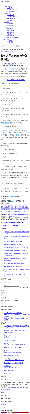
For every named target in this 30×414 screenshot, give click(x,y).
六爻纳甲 (10, 8)
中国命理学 (7, 13)
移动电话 (3, 404)
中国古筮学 (7, 6)
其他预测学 (10, 11)
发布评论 (3, 297)
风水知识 (10, 23)
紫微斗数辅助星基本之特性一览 (14, 222)
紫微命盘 (21, 206)
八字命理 (10, 20)
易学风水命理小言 (12, 16)
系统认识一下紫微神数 (11, 225)
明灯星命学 (10, 34)
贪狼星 (24, 211)
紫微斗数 (14, 69)
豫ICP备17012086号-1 (17, 387)
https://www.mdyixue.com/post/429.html (18, 214)
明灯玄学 (10, 29)
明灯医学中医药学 (12, 37)
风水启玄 (6, 22)
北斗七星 (10, 211)
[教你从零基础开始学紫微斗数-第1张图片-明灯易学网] (14, 80)
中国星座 (7, 208)
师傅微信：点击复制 (10, 412)
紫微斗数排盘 (6, 123)
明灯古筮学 (10, 36)
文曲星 (16, 211)
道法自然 (10, 42)
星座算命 (19, 208)
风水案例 (10, 25)
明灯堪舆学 (10, 30)
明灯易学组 (11, 216)
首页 (5, 4)
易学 (11, 201)
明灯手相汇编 (11, 18)
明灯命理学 (10, 32)
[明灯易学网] (5, 1)
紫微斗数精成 (6, 209)
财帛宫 (17, 209)
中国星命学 (10, 15)
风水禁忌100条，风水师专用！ (13, 313)
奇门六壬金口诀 (12, 9)
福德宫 (17, 135)
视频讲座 (6, 27)
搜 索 (18, 46)
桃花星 (20, 211)
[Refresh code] (24, 287)
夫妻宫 (16, 130)
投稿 (2, 48)
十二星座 (5, 211)
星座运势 (13, 208)
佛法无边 (10, 41)
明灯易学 (14, 197)
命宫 (5, 130)
